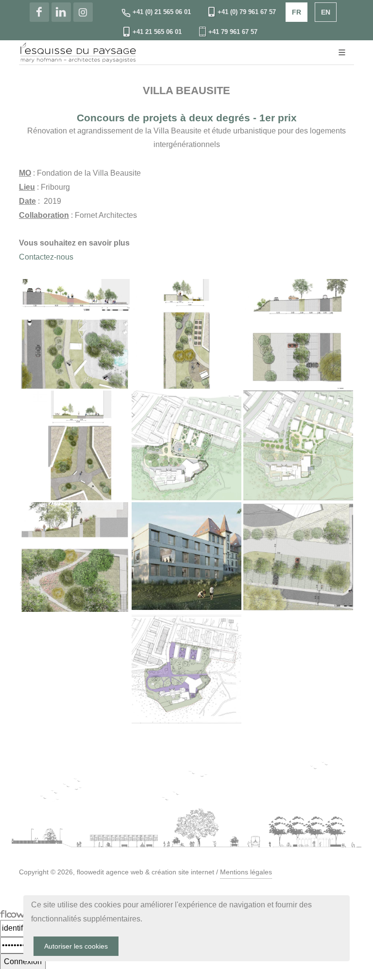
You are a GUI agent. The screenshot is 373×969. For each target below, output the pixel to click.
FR (296, 12)
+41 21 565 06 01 (157, 31)
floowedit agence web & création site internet (145, 872)
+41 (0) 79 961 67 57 (247, 12)
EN (325, 12)
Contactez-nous (46, 257)
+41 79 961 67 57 (232, 31)
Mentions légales (246, 872)
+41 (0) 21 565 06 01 (161, 12)
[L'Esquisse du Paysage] (39, 12)
